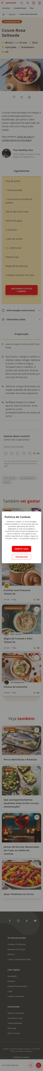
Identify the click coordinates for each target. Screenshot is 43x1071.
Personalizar (21, 557)
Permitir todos (21, 549)
